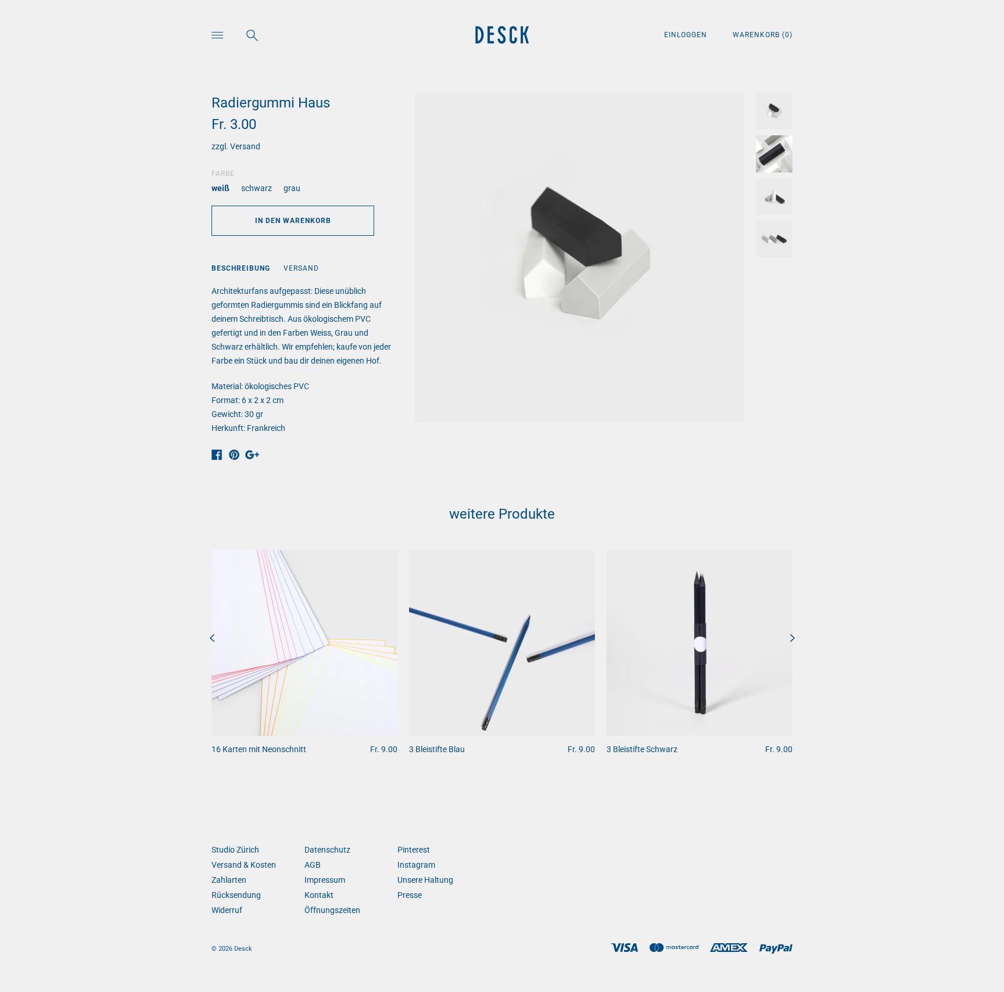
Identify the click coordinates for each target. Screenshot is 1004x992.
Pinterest (413, 849)
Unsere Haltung (425, 880)
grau (292, 188)
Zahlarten (228, 880)
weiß (220, 188)
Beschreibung (240, 268)
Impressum (324, 880)
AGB (312, 864)
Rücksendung (236, 895)
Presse (409, 895)
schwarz (256, 188)
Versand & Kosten (243, 864)
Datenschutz (327, 849)
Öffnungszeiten (332, 910)
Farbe (223, 174)
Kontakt (319, 895)
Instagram (416, 864)
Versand (245, 146)
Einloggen (686, 35)
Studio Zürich (235, 849)
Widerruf (226, 910)
